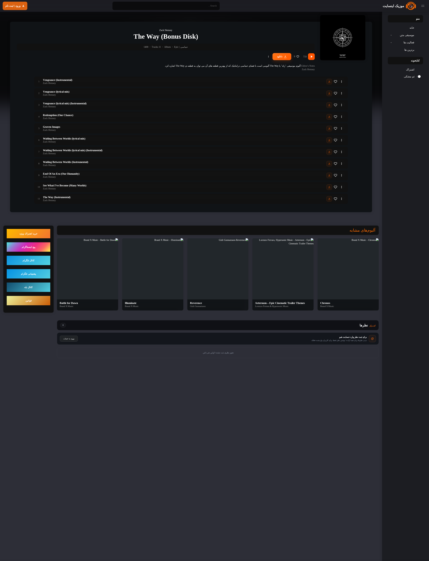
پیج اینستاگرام (28, 247)
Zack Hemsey (165, 30)
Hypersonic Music (280, 306)
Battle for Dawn (69, 303)
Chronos (325, 303)
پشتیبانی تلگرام (28, 274)
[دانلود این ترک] (329, 81)
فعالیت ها (409, 42)
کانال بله (28, 287)
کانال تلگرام (29, 260)
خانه (412, 27)
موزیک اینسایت (393, 6)
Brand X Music (327, 306)
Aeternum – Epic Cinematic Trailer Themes (280, 303)
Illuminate (130, 303)
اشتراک (410, 69)
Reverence (196, 303)
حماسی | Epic (181, 47)
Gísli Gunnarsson (198, 306)
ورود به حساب (68, 339)
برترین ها (409, 49)
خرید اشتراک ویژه (29, 233)
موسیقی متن (407, 35)
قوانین (28, 300)
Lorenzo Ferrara (262, 306)
